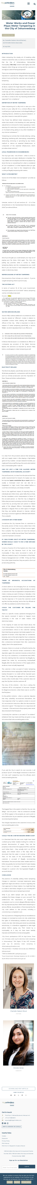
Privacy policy (26, 1182)
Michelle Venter (10, 43)
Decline (17, 1182)
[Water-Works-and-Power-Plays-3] (18, 240)
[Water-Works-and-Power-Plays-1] (18, 190)
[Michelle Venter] (18, 1043)
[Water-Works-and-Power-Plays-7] (18, 359)
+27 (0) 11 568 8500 (10, 1117)
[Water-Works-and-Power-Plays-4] (18, 250)
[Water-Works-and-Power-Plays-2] (18, 223)
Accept (10, 1182)
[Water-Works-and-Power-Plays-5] (18, 301)
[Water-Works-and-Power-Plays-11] (18, 573)
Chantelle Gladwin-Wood (12, 40)
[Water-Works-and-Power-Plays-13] (18, 743)
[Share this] (15, 1095)
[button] (28, 3)
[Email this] (11, 1095)
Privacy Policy (6, 1141)
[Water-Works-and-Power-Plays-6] (18, 336)
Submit (27, 1166)
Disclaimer (5, 1138)
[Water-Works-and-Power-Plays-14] (18, 792)
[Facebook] (5, 1123)
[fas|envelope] (3, 1120)
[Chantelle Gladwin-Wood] (18, 986)
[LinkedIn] (2, 1123)
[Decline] (35, 1179)
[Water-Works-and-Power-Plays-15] (18, 830)
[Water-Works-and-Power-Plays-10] (18, 436)
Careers (4, 1136)
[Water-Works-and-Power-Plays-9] (18, 419)
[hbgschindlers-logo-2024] (7, 4)
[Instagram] (7, 1123)
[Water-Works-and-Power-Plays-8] (18, 396)
